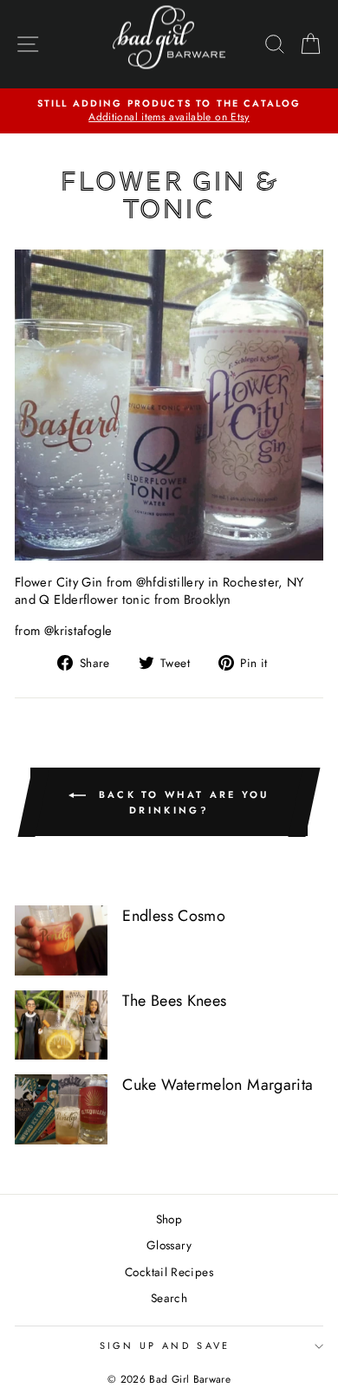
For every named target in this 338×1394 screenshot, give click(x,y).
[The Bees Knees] (61, 1025)
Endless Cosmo (173, 915)
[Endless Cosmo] (61, 940)
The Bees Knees (174, 1000)
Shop (169, 1219)
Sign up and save (165, 1345)
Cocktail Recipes (169, 1272)
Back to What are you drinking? (181, 801)
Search (169, 1297)
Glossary (169, 1245)
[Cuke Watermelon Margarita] (61, 1109)
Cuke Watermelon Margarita (217, 1084)
